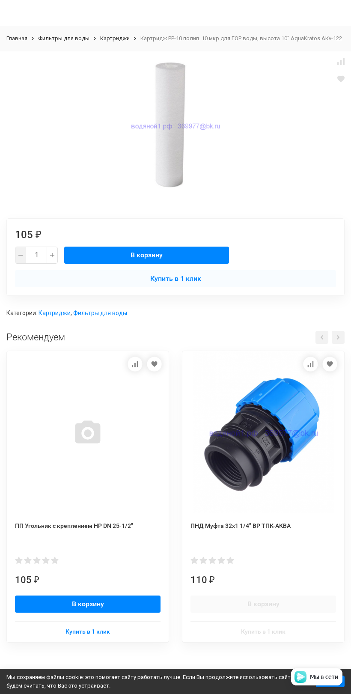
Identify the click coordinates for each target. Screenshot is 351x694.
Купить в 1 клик (175, 278)
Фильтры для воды (63, 38)
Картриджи (115, 38)
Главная (16, 38)
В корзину (147, 255)
